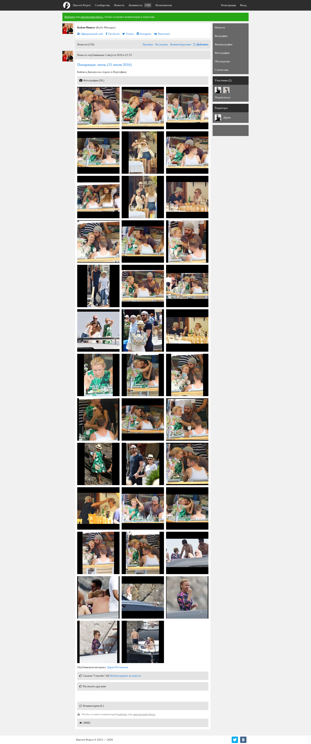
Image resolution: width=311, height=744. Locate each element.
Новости (119, 5)
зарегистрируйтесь (91, 16)
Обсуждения (222, 61)
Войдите (70, 16)
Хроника (148, 44)
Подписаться (222, 97)
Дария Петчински (117, 667)
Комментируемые (180, 44)
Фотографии (222, 52)
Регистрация (228, 5)
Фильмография (223, 44)
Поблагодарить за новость (125, 675)
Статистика (221, 69)
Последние (161, 44)
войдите (122, 714)
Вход (243, 5)
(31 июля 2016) (104, 64)
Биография (221, 35)
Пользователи (164, 5)
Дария (227, 117)
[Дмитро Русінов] (226, 90)
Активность (139, 5)
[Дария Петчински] (218, 90)
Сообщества (102, 5)
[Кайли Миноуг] (67, 28)
